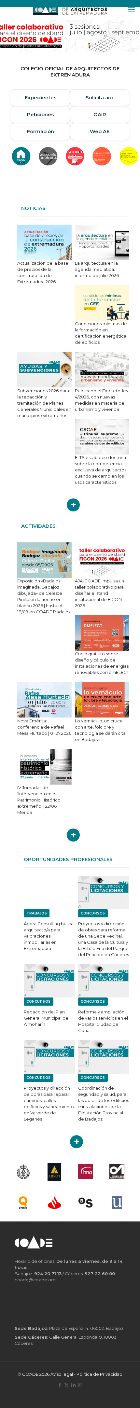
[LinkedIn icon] (73, 1385)
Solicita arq (100, 97)
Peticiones (40, 114)
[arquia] (23, 1203)
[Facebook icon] (59, 1385)
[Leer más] (73, 504)
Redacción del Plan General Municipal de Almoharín (46, 1018)
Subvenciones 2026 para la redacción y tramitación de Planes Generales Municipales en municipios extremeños (44, 403)
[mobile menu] (131, 9)
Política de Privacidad (99, 1374)
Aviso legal (61, 1374)
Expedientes (40, 97)
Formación (40, 131)
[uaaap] (116, 1203)
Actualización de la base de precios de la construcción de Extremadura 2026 (42, 272)
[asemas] (54, 1172)
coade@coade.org (35, 1279)
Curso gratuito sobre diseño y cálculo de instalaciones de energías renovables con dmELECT (102, 663)
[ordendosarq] (116, 1172)
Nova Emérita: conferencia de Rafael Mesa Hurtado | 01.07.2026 (44, 727)
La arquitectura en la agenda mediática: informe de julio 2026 (97, 269)
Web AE (99, 131)
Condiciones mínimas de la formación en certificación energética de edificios (101, 333)
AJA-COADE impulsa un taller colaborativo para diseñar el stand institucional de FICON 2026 (99, 593)
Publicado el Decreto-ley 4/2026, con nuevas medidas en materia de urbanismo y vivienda (101, 400)
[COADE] (70, 10)
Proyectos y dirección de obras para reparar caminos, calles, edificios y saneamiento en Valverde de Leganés (49, 1103)
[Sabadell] (85, 1203)
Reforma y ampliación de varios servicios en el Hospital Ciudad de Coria (103, 1021)
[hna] (85, 1172)
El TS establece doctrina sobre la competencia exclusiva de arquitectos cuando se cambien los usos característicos (100, 470)
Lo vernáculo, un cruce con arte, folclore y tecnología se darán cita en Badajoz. (100, 730)
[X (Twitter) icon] (66, 1385)
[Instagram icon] (80, 1385)
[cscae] (23, 1172)
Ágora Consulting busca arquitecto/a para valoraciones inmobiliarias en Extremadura (49, 936)
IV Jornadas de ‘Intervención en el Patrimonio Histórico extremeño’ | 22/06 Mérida (39, 800)
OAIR (99, 114)
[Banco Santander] (54, 1203)
